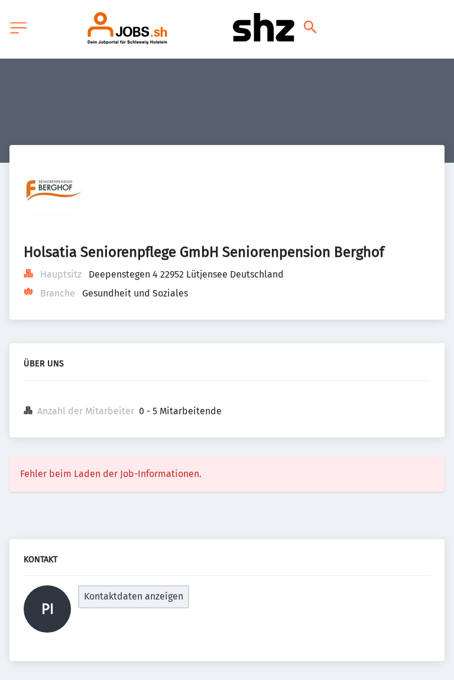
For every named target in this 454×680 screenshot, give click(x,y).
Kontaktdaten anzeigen (133, 596)
